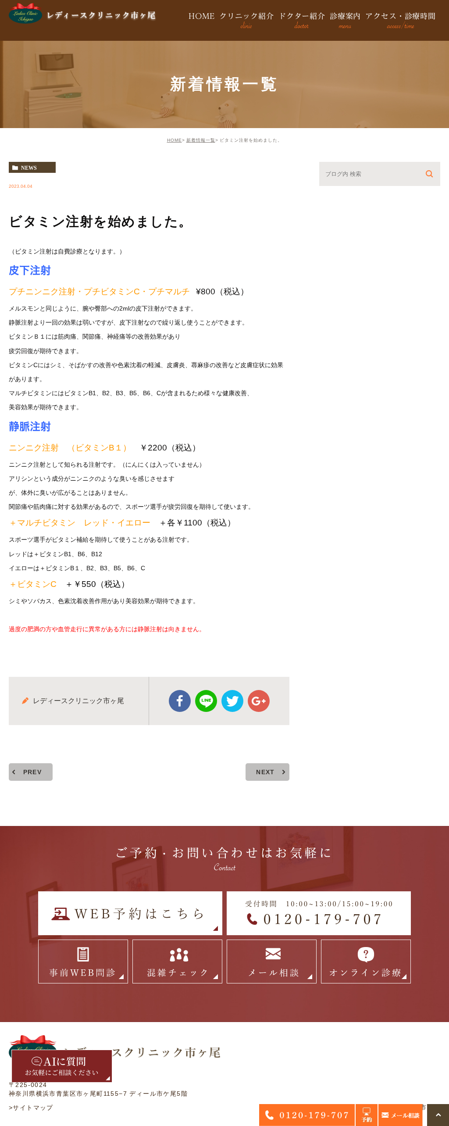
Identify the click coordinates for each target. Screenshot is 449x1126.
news (29, 167)
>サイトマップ (31, 1107)
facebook (180, 701)
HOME (174, 140)
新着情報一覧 (200, 140)
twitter (232, 701)
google (259, 701)
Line (206, 701)
